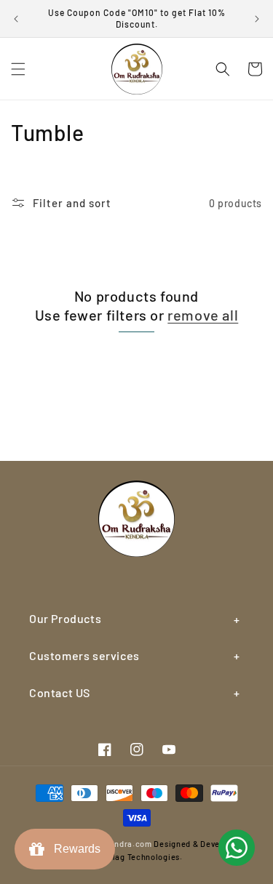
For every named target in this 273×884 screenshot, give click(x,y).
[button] (18, 69)
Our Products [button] (65, 618)
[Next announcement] (257, 19)
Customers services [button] (84, 655)
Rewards (74, 849)
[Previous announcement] (16, 19)
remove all (202, 315)
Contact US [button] (59, 692)
